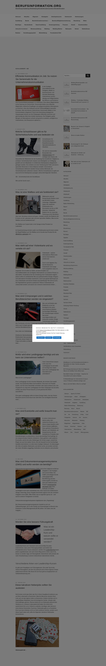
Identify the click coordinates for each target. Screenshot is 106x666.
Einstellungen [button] (57, 337)
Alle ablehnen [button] (49, 337)
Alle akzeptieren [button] (40, 337)
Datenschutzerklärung (45, 330)
